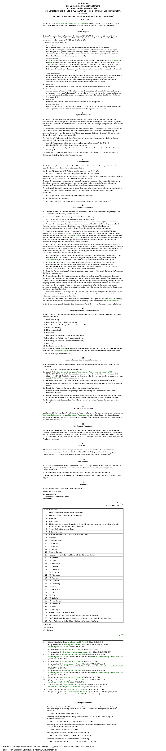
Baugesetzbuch (117, 60)
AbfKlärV (64, 452)
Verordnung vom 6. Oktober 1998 (73, 645)
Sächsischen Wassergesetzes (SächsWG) (73, 23)
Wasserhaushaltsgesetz (98, 372)
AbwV (45, 224)
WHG (110, 372)
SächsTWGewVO (109, 266)
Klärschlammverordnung (51, 452)
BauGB (49, 63)
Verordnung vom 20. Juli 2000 (77, 642)
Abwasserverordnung (111, 222)
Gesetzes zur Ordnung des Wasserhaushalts (72, 372)
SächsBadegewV (52, 259)
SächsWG (85, 166)
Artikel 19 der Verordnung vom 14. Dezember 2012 (66, 686)
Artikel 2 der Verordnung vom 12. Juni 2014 (77, 652)
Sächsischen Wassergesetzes (79, 415)
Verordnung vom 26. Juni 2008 (73, 684)
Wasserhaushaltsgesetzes (52, 415)
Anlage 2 (118, 635)
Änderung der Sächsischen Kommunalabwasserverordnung (68, 732)
